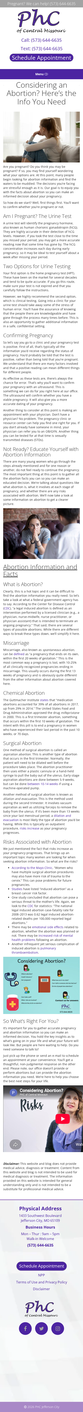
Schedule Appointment (41, 57)
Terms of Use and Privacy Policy (41, 1282)
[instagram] (57, 1329)
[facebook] (25, 1329)
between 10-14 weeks (42, 784)
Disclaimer (41, 1289)
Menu (39, 74)
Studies (17, 889)
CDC (7, 608)
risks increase (29, 828)
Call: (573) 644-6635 (41, 40)
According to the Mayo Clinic (32, 868)
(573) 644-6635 (63, 3)
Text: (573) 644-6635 (42, 48)
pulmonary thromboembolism (34, 950)
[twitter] (41, 1329)
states (44, 700)
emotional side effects (47, 927)
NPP (41, 1275)
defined (19, 654)
